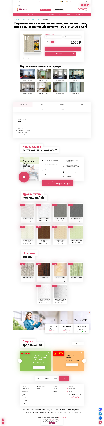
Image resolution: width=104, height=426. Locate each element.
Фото (38, 5)
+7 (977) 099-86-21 (86, 10)
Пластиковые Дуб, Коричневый (44, 278)
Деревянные (25, 389)
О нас (25, 5)
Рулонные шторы (41, 386)
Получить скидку (58, 9)
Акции (62, 5)
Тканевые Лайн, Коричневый (44, 241)
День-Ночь (39, 389)
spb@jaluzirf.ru (73, 1)
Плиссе (23, 394)
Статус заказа (40, 1)
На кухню (24, 401)
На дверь (24, 397)
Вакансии (32, 5)
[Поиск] (82, 5)
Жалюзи (38, 378)
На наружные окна (56, 392)
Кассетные (24, 392)
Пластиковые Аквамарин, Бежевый (60, 278)
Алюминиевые (25, 391)
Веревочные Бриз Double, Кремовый (28, 278)
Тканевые (24, 395)
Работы (43, 5)
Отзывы (50, 5)
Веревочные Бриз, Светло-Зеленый (76, 278)
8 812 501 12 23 (83, 9)
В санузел (55, 388)
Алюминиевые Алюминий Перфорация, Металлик (60, 300)
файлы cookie (52, 419)
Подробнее (38, 364)
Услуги (56, 5)
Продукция (18, 5)
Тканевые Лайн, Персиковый (60, 241)
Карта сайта (69, 420)
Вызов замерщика (45, 9)
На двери (55, 391)
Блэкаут (39, 388)
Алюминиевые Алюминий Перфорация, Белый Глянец (44, 300)
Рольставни (47, 378)
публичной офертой (62, 417)
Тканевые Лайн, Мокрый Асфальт (76, 219)
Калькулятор (69, 5)
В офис (23, 403)
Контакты (76, 5)
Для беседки (55, 389)
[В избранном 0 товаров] (85, 5)
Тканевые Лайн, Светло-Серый (27, 219)
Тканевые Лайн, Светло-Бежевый (27, 241)
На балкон (24, 400)
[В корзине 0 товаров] (88, 5)
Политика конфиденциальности (38, 420)
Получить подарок (66, 330)
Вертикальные (25, 398)
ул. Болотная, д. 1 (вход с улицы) (30, 1)
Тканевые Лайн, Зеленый (76, 240)
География (55, 378)
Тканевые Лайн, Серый (60, 218)
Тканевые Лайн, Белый (44, 218)
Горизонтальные (25, 388)
